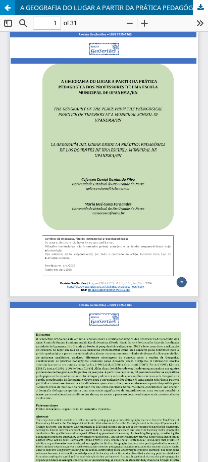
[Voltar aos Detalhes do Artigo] (7, 7)
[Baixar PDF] (200, 7)
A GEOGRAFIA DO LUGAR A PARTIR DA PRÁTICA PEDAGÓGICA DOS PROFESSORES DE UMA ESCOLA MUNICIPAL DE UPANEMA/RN (114, 7)
